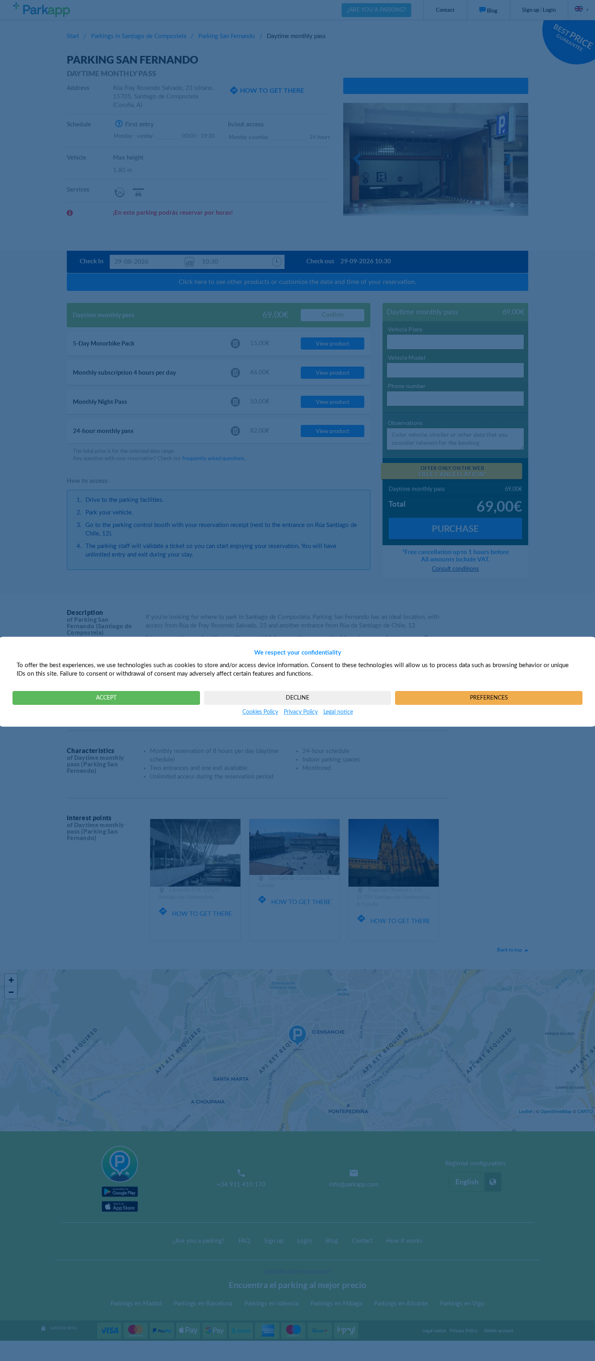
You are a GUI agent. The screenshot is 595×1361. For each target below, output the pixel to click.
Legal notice (338, 712)
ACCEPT (106, 698)
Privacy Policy (301, 712)
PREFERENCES (489, 698)
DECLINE (297, 698)
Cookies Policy (260, 712)
